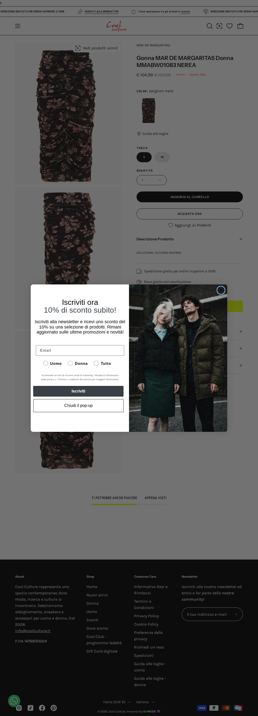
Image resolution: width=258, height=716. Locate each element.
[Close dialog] (221, 290)
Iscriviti (78, 391)
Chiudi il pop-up (78, 405)
